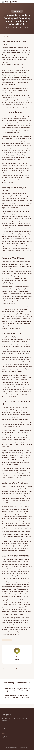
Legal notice (5, 737)
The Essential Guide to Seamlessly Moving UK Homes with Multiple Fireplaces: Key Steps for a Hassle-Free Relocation (17, 690)
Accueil (3, 36)
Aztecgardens (9, 1)
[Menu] (30, 1)
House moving (17, 11)
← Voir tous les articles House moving (13, 669)
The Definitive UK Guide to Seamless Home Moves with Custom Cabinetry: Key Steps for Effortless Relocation (17, 697)
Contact (4, 739)
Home (3, 728)
